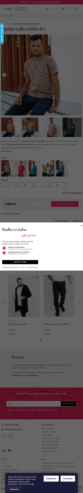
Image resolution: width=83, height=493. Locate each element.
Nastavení (14, 489)
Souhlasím (67, 478)
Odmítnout (51, 478)
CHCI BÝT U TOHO (20, 262)
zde (32, 484)
